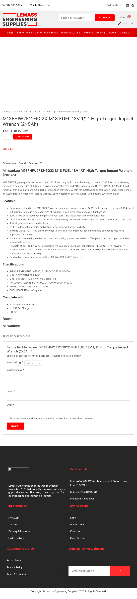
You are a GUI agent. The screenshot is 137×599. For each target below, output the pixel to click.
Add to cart (23, 136)
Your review (15, 370)
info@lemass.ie (41, 5)
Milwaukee (8, 149)
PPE (19, 32)
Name (11, 391)
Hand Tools (50, 32)
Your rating (15, 362)
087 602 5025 (14, 5)
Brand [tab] (22, 163)
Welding (100, 32)
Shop (10, 32)
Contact (125, 32)
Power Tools (33, 32)
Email (10, 404)
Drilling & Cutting (70, 32)
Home (6, 111)
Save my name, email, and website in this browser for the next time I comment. (52, 418)
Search (107, 17)
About (112, 32)
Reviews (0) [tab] (35, 163)
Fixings (88, 32)
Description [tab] (9, 163)
